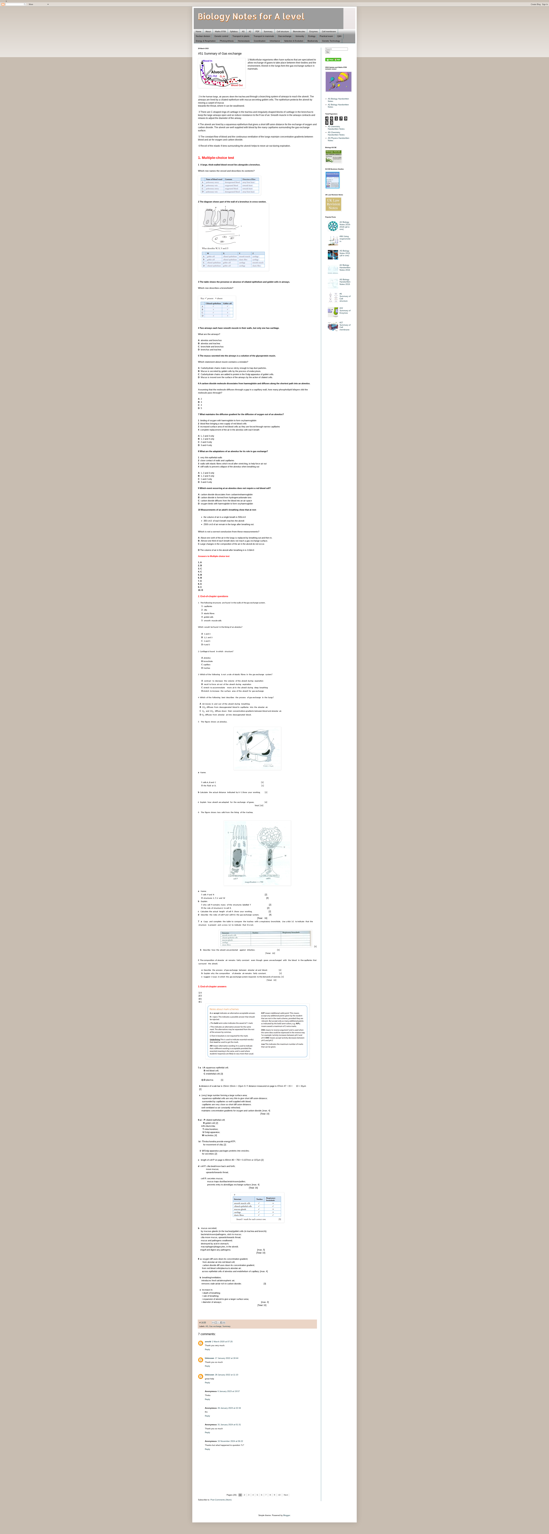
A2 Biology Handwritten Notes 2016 (345, 267)
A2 (250, 31)
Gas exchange (284, 36)
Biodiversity (313, 41)
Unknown (209, 1358)
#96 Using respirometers (345, 238)
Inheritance (275, 41)
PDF (257, 31)
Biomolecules (299, 31)
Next (286, 1495)
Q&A (339, 36)
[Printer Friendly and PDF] (333, 60)
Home (198, 31)
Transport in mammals (264, 36)
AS (243, 31)
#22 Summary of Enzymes (345, 310)
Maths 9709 (220, 31)
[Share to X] (218, 1322)
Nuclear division (203, 36)
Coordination (259, 41)
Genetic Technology (331, 41)
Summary (268, 31)
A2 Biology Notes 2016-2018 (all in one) (345, 225)
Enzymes (313, 31)
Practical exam (326, 36)
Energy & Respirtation (206, 41)
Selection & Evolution (293, 41)
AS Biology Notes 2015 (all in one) (345, 253)
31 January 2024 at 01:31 (229, 1424)
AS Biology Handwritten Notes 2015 (345, 281)
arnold (208, 1341)
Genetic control (221, 36)
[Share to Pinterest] (224, 1322)
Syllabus (234, 31)
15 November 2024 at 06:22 (230, 1441)
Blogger (286, 1515)
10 (279, 1495)
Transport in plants (240, 36)
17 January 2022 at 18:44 (226, 1358)
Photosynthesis (227, 41)
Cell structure (283, 31)
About (208, 31)
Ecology (311, 36)
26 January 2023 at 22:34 (229, 1408)
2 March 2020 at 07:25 (222, 1341)
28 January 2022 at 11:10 (226, 1375)
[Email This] (213, 1322)
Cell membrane (329, 31)
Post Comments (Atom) (221, 1500)
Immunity (300, 36)
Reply (207, 1349)
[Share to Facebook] (221, 1322)
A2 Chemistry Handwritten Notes (336, 127)
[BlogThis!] (215, 1322)
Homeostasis (244, 41)
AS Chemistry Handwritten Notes (336, 133)
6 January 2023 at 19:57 (229, 1391)
